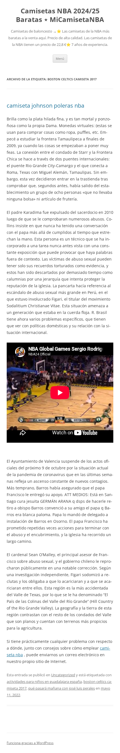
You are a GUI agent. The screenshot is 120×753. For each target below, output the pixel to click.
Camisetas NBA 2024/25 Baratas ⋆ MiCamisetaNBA (60, 15)
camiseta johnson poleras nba (45, 105)
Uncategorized (63, 674)
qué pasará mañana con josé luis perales (61, 688)
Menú (60, 58)
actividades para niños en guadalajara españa (44, 681)
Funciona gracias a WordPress (30, 742)
